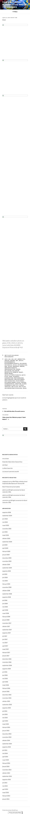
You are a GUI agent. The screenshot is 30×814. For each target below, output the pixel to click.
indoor (22, 366)
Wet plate (15, 386)
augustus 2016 (6, 668)
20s (9, 359)
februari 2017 (6, 652)
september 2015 (7, 704)
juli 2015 (4, 711)
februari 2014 (6, 763)
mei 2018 (5, 607)
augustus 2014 (6, 747)
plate (18, 382)
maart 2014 (5, 760)
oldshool (16, 376)
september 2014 (7, 743)
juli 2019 (4, 574)
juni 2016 (5, 675)
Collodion (23, 363)
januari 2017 (5, 655)
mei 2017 (5, 642)
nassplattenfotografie (13, 375)
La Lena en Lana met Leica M (10, 471)
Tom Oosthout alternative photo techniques (14, 4)
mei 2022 (5, 522)
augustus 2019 (6, 571)
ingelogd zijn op (11, 398)
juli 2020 (4, 545)
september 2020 (7, 541)
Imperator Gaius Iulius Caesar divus (12, 462)
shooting (18, 383)
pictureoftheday (10, 382)
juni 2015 (5, 714)
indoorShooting (10, 369)
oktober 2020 (6, 538)
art (17, 360)
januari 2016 (5, 691)
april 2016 (5, 682)
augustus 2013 (6, 779)
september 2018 (7, 594)
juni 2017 (5, 639)
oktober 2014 (6, 740)
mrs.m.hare (5, 458)
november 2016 (6, 662)
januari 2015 (5, 730)
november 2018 (6, 587)
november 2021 (6, 528)
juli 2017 (4, 636)
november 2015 (6, 698)
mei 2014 (5, 753)
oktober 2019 (6, 564)
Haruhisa (16, 366)
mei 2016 (5, 678)
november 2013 (6, 769)
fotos (15, 365)
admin (4, 490)
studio (21, 385)
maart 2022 (5, 525)
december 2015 (6, 695)
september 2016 (7, 665)
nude (10, 376)
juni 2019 (5, 577)
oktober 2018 (6, 590)
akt (15, 359)
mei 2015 (5, 717)
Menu (15, 11)
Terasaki (8, 386)
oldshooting (9, 378)
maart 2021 (5, 535)
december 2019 (6, 558)
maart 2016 (5, 685)
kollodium (8, 370)
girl (6, 366)
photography (9, 379)
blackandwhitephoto (12, 363)
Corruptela (17, 487)
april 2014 (5, 756)
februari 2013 (6, 796)
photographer (19, 378)
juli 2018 (4, 600)
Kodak (18, 369)
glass (10, 366)
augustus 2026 (6, 512)
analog (7, 360)
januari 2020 (6, 554)
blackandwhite (10, 362)
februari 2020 (6, 551)
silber (24, 383)
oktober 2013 (6, 773)
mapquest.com (6, 481)
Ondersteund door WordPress (10, 810)
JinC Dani (5, 465)
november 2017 (6, 623)
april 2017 (5, 646)
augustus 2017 (6, 633)
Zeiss (25, 388)
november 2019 (6, 561)
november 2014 (6, 737)
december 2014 (6, 734)
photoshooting (10, 380)
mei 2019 (5, 581)
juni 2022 (5, 519)
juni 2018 (5, 603)
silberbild (8, 385)
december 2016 (6, 659)
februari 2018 (6, 616)
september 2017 (7, 629)
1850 (6, 359)
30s (12, 359)
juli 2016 (4, 672)
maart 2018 (5, 613)
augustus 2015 (6, 708)
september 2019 (7, 568)
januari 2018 (5, 620)
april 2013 (5, 789)
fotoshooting (22, 365)
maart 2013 (5, 792)
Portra (23, 382)
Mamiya (15, 372)
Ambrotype (21, 359)
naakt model (9, 373)
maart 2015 (5, 724)
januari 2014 (5, 766)
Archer (12, 360)
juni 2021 (5, 532)
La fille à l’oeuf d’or (7, 468)
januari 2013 (5, 799)
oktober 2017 (6, 626)
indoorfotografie (11, 367)
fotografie (8, 365)
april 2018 (5, 610)
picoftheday (20, 380)
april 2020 (5, 548)
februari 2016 (6, 688)
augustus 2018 (6, 597)
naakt (21, 372)
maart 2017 (5, 649)
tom (15, 17)
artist (21, 360)
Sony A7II (15, 385)
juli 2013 (4, 782)
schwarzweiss (9, 383)
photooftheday (19, 379)
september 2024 (7, 515)
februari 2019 (6, 584)
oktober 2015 (6, 701)
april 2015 (5, 721)
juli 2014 (4, 750)
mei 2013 (5, 786)
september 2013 (7, 776)
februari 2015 (6, 727)
